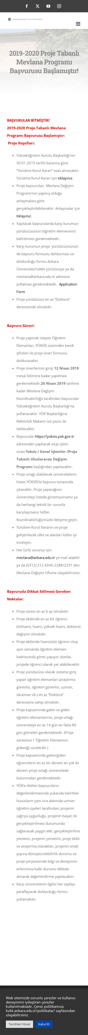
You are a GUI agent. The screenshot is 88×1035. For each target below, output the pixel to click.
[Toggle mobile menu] (78, 23)
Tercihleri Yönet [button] (19, 1024)
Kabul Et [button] (44, 1024)
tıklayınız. (24, 216)
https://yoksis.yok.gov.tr (54, 436)
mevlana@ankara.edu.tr (35, 557)
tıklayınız (65, 178)
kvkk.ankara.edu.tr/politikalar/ (30, 1010)
